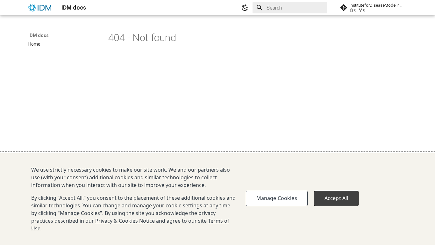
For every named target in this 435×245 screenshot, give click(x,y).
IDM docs (38, 35)
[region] (217, 199)
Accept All (336, 198)
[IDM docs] (40, 7)
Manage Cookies (276, 198)
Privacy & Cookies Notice (125, 220)
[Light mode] (245, 7)
